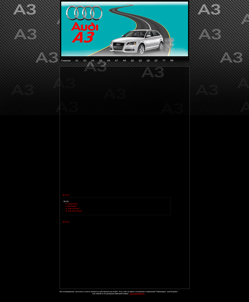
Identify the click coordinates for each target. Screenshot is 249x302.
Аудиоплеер (71, 204)
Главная (65, 60)
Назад (66, 195)
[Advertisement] (104, 78)
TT (164, 60)
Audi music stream (73, 211)
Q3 (140, 60)
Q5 (148, 60)
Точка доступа (72, 209)
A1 (76, 60)
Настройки (70, 206)
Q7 (156, 60)
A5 (100, 60)
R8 (171, 60)
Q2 (132, 60)
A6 (108, 60)
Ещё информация (136, 294)
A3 (84, 60)
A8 (124, 60)
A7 (116, 60)
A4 (92, 60)
